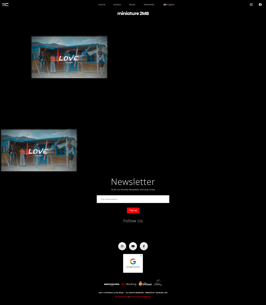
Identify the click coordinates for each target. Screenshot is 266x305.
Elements (149, 4)
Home (102, 4)
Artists (117, 4)
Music (132, 4)
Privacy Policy (121, 297)
